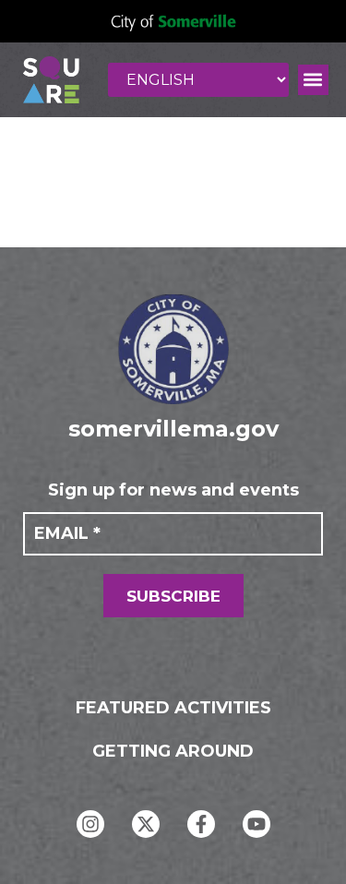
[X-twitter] (146, 824)
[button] (313, 80)
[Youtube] (256, 824)
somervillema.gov (173, 428)
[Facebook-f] (201, 824)
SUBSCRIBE (173, 596)
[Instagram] (90, 824)
